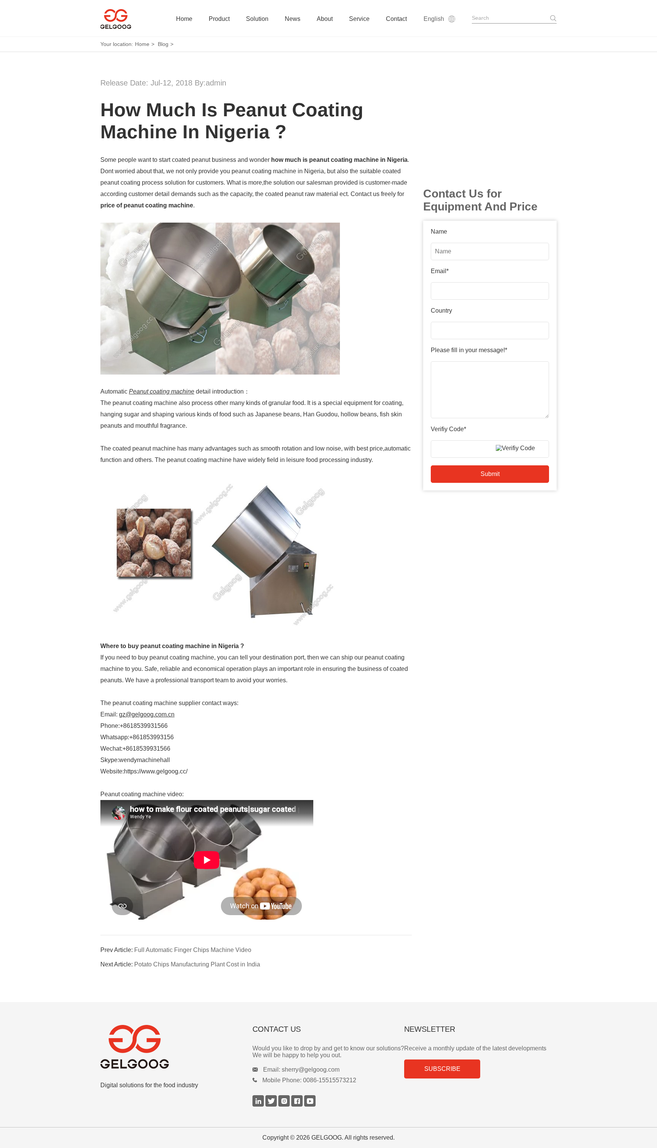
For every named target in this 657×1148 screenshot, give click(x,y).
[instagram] (284, 1104)
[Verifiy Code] (520, 448)
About (325, 19)
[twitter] (271, 1104)
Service (359, 19)
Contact (396, 19)
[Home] (115, 19)
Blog (163, 44)
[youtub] (310, 1104)
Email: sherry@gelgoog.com (301, 1069)
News (292, 19)
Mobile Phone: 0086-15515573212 (309, 1080)
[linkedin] (258, 1104)
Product (219, 19)
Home (184, 19)
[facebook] (297, 1104)
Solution (257, 19)
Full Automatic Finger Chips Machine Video (192, 950)
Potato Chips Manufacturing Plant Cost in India (196, 964)
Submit (490, 474)
